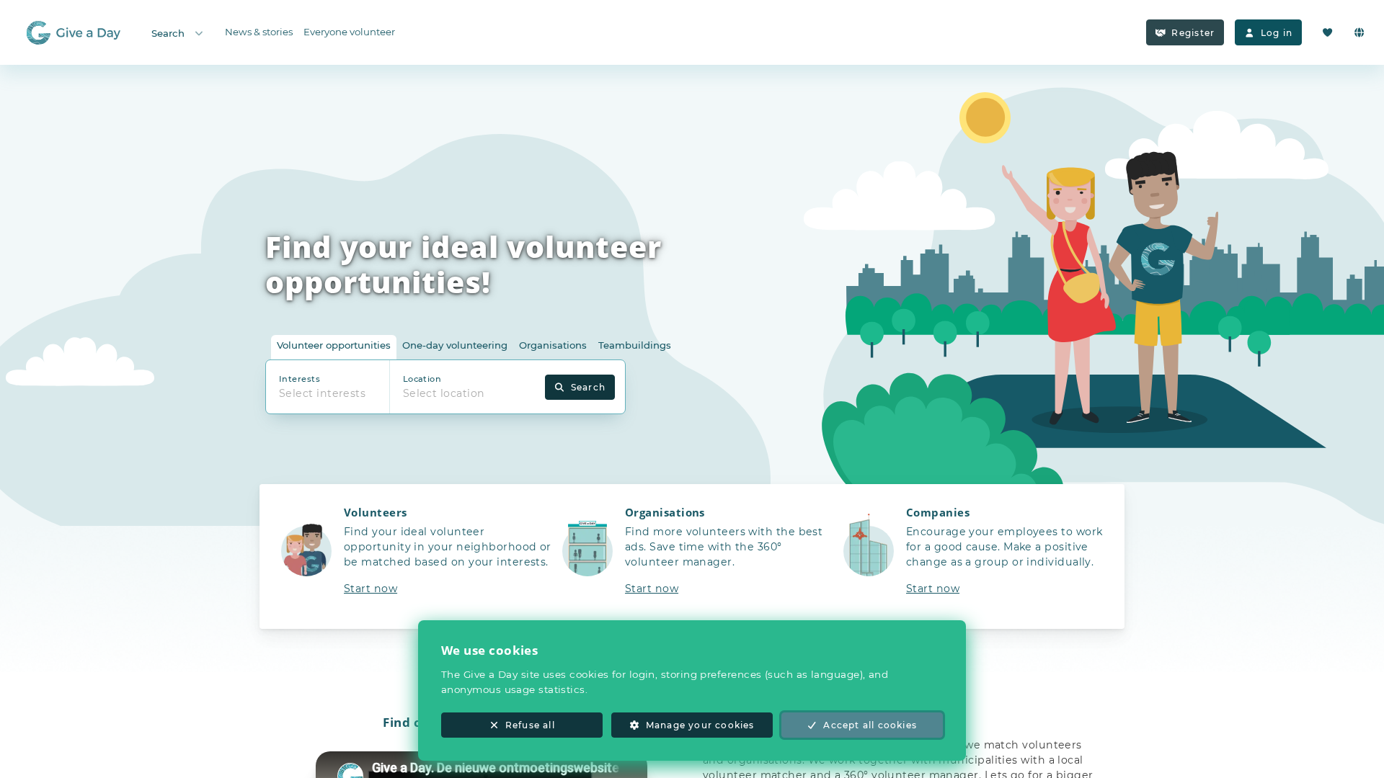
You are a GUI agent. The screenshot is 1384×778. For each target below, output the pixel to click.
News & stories (259, 31)
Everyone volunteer (349, 31)
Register (1193, 32)
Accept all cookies (870, 725)
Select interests (322, 393)
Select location (444, 393)
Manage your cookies (700, 725)
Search (168, 33)
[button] (410, 556)
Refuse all (530, 725)
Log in (1276, 32)
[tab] (333, 347)
